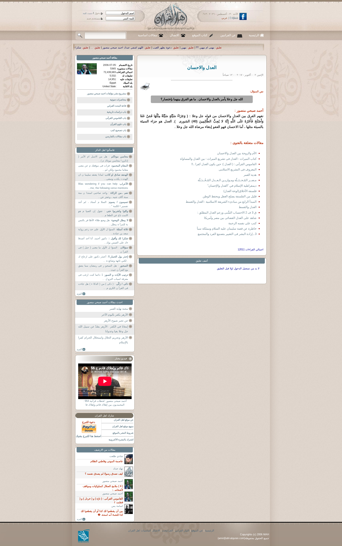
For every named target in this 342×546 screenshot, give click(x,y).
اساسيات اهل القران (139, 530)
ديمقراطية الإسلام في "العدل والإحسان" (231, 185)
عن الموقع (197, 530)
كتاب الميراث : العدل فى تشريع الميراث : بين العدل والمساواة (218, 158)
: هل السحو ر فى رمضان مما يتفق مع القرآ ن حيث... (103, 268)
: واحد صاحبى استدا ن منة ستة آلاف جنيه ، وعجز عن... (103, 195)
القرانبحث (167, 530)
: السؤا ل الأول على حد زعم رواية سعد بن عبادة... (103, 231)
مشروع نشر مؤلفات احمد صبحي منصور (106, 93)
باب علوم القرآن (118, 124)
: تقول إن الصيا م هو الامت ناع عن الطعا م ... (103, 213)
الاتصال (174, 35)
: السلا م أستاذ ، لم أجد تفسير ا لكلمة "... (103, 204)
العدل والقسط (247, 207)
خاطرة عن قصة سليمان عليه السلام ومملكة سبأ (226, 228)
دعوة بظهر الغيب (204, 47)
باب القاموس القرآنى (115, 118)
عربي (224, 17)
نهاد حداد (118, 468)
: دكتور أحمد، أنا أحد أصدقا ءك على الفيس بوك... (103, 240)
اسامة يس (117, 505)
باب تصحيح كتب (118, 130)
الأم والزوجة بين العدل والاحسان (236, 153)
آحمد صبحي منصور (101, 57)
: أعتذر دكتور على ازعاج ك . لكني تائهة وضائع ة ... (103, 258)
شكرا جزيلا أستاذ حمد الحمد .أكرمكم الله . (99, 47)
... (133, 47)
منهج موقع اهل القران (122, 426)
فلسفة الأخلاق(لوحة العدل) (239, 191)
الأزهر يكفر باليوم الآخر (115, 314)
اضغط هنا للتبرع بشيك (88, 436)
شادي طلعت (116, 456)
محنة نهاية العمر (118, 308)
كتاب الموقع (199, 35)
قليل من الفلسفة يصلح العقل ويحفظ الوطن (229, 196)
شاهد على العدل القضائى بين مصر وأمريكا (230, 218)
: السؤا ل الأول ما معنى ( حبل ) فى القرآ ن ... (103, 249)
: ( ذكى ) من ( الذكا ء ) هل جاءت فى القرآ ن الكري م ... (103, 286)
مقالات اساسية (147, 35)
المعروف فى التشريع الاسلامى (237, 169)
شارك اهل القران (104, 415)
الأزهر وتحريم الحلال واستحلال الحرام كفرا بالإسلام (103, 340)
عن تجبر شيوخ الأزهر (116, 320)
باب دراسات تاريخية (116, 112)
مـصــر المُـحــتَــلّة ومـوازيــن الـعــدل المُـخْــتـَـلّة (227, 180)
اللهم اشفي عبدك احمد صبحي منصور (164, 47)
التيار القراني (182, 530)
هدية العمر (250, 174)
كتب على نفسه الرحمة (242, 223)
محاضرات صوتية (118, 99)
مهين (225, 47)
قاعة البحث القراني (116, 105)
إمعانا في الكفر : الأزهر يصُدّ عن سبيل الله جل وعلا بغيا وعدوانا (103, 329)
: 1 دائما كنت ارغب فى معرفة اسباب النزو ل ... (103, 277)
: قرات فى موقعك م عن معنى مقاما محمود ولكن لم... (103, 167)
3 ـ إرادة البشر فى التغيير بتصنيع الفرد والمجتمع (227, 234)
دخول (97, 13)
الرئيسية (254, 35)
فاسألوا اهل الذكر (104, 150)
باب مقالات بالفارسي (115, 136)
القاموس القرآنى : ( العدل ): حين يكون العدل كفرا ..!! (223, 164)
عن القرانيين (228, 35)
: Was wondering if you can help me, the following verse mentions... (103, 186)
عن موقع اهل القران (123, 419)
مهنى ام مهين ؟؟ (246, 47)
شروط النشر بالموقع (123, 433)
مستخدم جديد (93, 18)
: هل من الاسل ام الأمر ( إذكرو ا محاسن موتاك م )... (103, 158)
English (234, 17)
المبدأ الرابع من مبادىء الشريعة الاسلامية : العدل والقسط (221, 201)
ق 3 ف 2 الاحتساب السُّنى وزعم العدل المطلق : (226, 212)
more (81, 293)
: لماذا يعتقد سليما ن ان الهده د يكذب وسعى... (103, 177)
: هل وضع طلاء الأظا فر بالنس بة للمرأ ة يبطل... (103, 222)
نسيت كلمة (87, 13)
